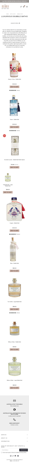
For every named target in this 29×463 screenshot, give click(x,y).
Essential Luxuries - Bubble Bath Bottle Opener (14, 159)
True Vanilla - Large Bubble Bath (14, 301)
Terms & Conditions (16, 452)
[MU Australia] (5, 6)
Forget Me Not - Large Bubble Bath (8, 185)
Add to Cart (14, 86)
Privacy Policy (23, 452)
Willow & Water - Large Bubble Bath (14, 380)
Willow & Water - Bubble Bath (14, 341)
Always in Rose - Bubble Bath (14, 79)
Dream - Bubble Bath (14, 119)
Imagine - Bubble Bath (14, 223)
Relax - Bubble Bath (14, 263)
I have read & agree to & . (14, 452)
